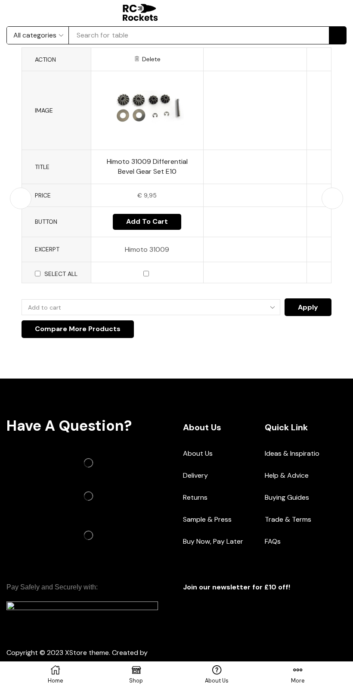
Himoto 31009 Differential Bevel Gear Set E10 (147, 166)
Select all (60, 274)
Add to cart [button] (147, 221)
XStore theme (87, 652)
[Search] (337, 35)
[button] (199, 12)
